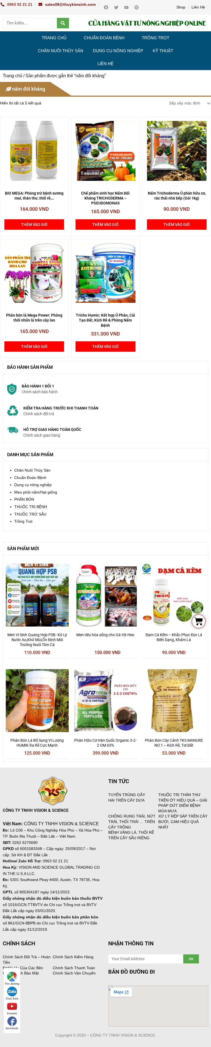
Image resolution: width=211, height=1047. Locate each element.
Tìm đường (12, 983)
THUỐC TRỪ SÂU (30, 514)
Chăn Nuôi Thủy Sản (60, 50)
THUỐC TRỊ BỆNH (30, 507)
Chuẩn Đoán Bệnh (104, 37)
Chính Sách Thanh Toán (74, 968)
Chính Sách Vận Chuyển (74, 973)
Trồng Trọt (155, 37)
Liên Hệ (198, 7)
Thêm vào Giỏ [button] (34, 224)
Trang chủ (12, 75)
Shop (180, 7)
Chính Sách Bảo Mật (21, 973)
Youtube (12, 1013)
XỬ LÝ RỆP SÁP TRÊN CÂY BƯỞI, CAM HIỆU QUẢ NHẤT (182, 821)
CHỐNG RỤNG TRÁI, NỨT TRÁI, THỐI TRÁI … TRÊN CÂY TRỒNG (132, 821)
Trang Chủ (54, 37)
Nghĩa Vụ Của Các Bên (23, 968)
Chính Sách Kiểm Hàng (73, 957)
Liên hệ (105, 63)
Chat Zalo (12, 998)
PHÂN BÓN (24, 499)
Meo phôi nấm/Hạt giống (35, 492)
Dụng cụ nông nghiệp (118, 50)
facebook (12, 1028)
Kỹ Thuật (163, 50)
